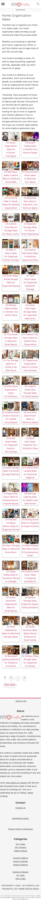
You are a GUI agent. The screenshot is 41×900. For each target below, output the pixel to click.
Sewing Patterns (20, 865)
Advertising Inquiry (20, 818)
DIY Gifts (20, 875)
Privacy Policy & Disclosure (20, 829)
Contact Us (21, 808)
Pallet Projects (20, 851)
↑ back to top (20, 701)
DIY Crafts (20, 844)
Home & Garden (20, 861)
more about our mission (16, 783)
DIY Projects (20, 847)
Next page (10, 684)
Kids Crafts (20, 879)
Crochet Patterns (20, 858)
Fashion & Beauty (20, 872)
